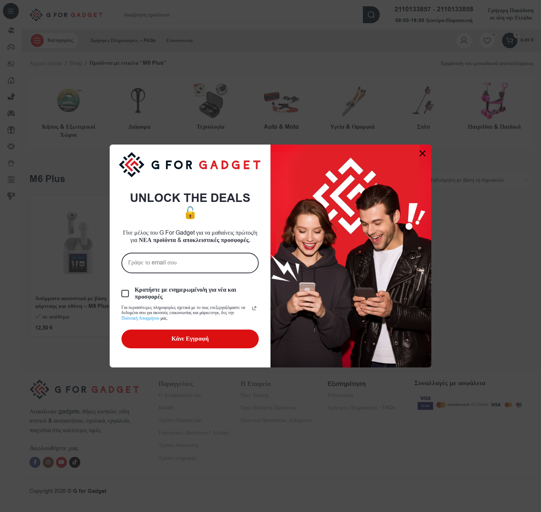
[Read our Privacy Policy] (254, 308)
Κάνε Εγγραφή (190, 339)
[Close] (422, 153)
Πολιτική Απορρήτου (140, 318)
